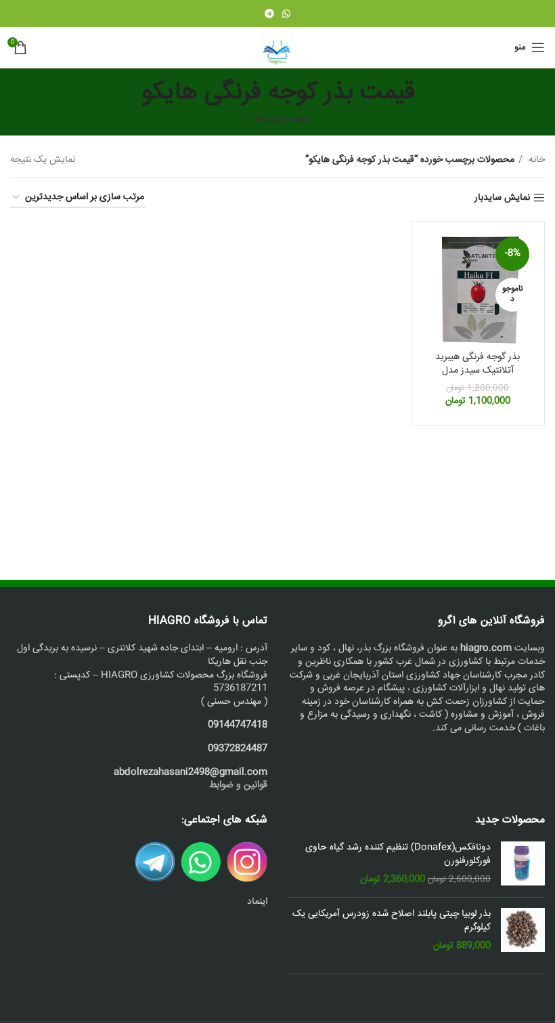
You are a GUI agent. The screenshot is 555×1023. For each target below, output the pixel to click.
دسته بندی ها (282, 119)
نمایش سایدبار (502, 198)
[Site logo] (277, 48)
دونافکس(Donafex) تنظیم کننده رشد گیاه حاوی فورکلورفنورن (398, 854)
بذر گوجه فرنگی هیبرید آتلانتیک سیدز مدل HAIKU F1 (477, 370)
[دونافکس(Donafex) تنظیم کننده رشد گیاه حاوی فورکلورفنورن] (523, 864)
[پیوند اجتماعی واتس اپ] (286, 13)
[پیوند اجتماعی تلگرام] (269, 13)
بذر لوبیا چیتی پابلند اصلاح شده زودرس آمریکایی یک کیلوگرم (391, 921)
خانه (535, 159)
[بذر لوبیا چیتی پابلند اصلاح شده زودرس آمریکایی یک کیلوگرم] (523, 930)
